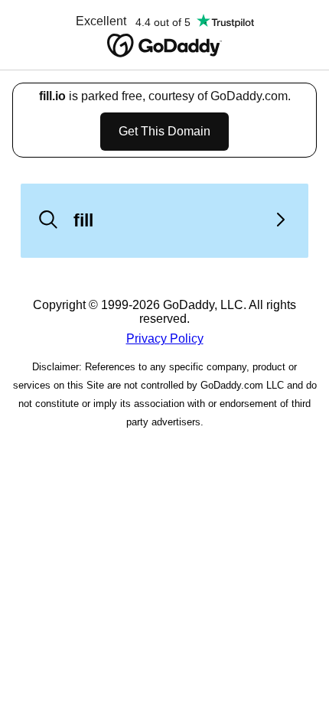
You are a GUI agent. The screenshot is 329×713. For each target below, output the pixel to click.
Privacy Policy (165, 338)
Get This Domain (164, 131)
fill (83, 220)
